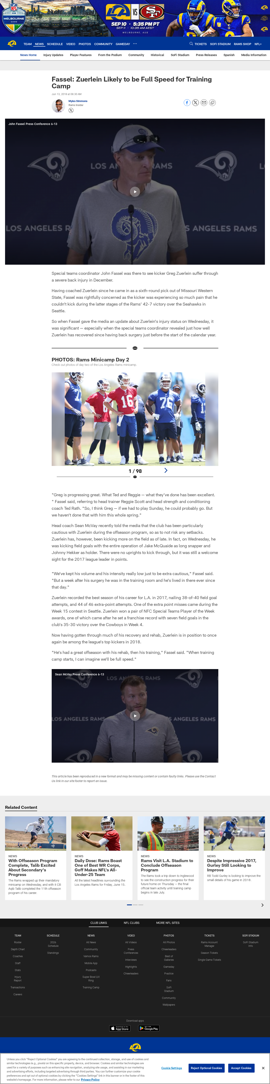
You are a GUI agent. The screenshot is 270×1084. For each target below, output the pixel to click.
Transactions (18, 987)
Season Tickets (209, 952)
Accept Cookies (241, 1068)
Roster (18, 942)
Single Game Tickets (209, 959)
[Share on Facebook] (187, 105)
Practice (168, 973)
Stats (18, 970)
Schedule (53, 935)
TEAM (18, 935)
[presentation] (263, 905)
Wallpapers (169, 1004)
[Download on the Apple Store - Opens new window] (120, 1028)
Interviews (131, 959)
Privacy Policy (90, 1079)
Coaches (18, 956)
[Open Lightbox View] (135, 428)
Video (131, 935)
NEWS (91, 935)
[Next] (165, 470)
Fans (168, 980)
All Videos (131, 942)
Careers (18, 994)
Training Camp (91, 987)
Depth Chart (18, 949)
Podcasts (91, 970)
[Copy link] (212, 102)
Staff (17, 963)
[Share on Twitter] (195, 105)
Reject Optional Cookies (206, 1068)
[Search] (191, 43)
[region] (135, 1068)
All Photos (169, 942)
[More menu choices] (135, 43)
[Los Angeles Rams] (135, 1048)
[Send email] (204, 105)
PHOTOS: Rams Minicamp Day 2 (90, 359)
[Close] (263, 1068)
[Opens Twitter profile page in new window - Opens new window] (71, 110)
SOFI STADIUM (250, 935)
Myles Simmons (78, 100)
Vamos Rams (91, 956)
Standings (53, 952)
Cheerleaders (131, 973)
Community (91, 949)
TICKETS (209, 935)
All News (91, 942)
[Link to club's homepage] (12, 43)
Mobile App (91, 963)
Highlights (131, 966)
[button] (135, 192)
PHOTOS (169, 935)
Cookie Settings (171, 1068)
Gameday (168, 966)
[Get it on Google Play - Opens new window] (149, 1030)
